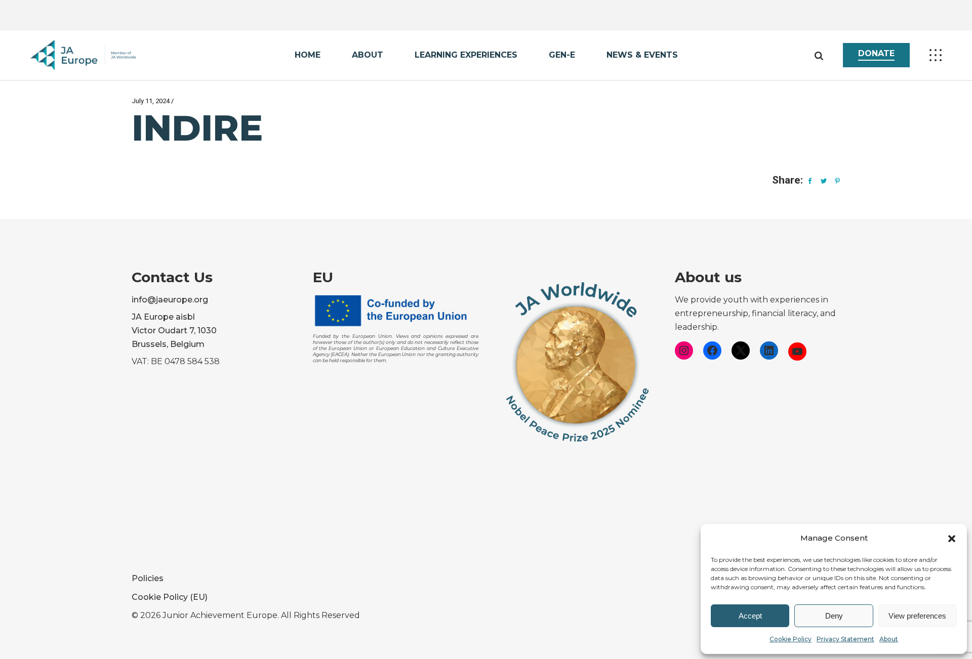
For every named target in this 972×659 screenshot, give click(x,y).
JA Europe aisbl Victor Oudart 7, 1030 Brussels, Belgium (174, 330)
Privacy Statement (845, 639)
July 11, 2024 (151, 101)
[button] (952, 539)
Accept (750, 615)
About (888, 639)
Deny (834, 615)
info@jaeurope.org (170, 299)
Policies (148, 578)
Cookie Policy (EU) (170, 597)
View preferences (917, 615)
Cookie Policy (791, 639)
